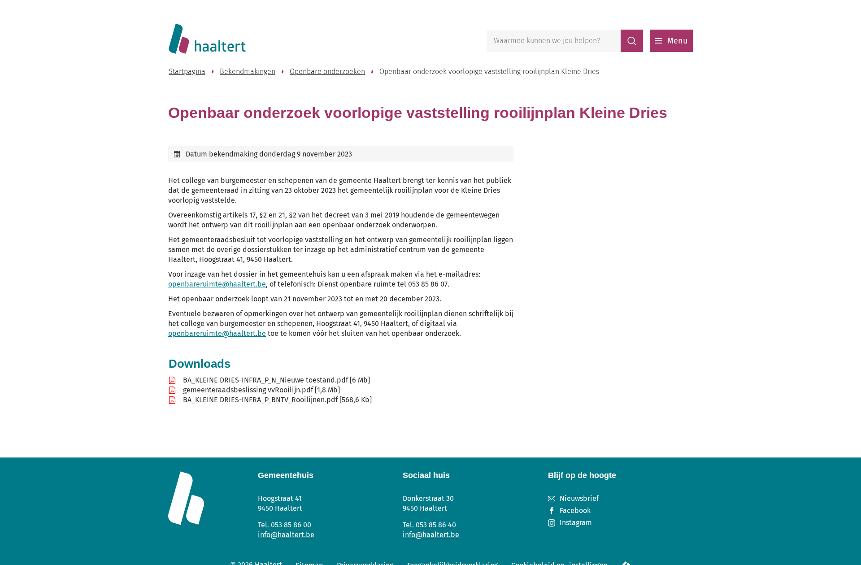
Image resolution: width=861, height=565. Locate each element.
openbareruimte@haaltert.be (217, 284)
